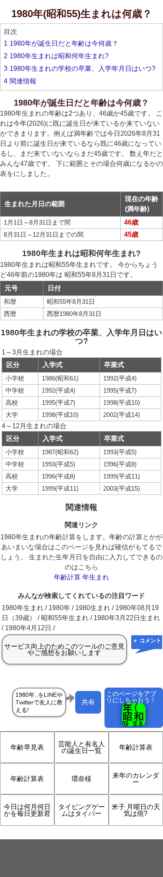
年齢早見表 (27, 747)
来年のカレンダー (135, 779)
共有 (88, 702)
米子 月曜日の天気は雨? (136, 810)
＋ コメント (146, 640)
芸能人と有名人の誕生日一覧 (81, 747)
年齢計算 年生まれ (81, 577)
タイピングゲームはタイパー (81, 810)
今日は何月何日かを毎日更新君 (27, 810)
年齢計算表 (136, 747)
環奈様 (81, 778)
